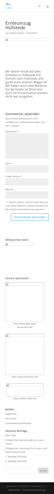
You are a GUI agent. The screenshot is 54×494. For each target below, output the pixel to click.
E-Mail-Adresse (13, 176)
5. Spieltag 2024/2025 (16, 456)
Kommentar (12, 131)
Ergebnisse (10, 413)
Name (9, 163)
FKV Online (10, 418)
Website (9, 189)
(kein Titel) (10, 435)
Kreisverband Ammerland (18, 423)
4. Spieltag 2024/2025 (16, 461)
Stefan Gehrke (17, 33)
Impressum (14, 489)
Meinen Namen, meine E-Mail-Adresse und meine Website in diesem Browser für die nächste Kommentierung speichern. (26, 206)
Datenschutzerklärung (34, 489)
